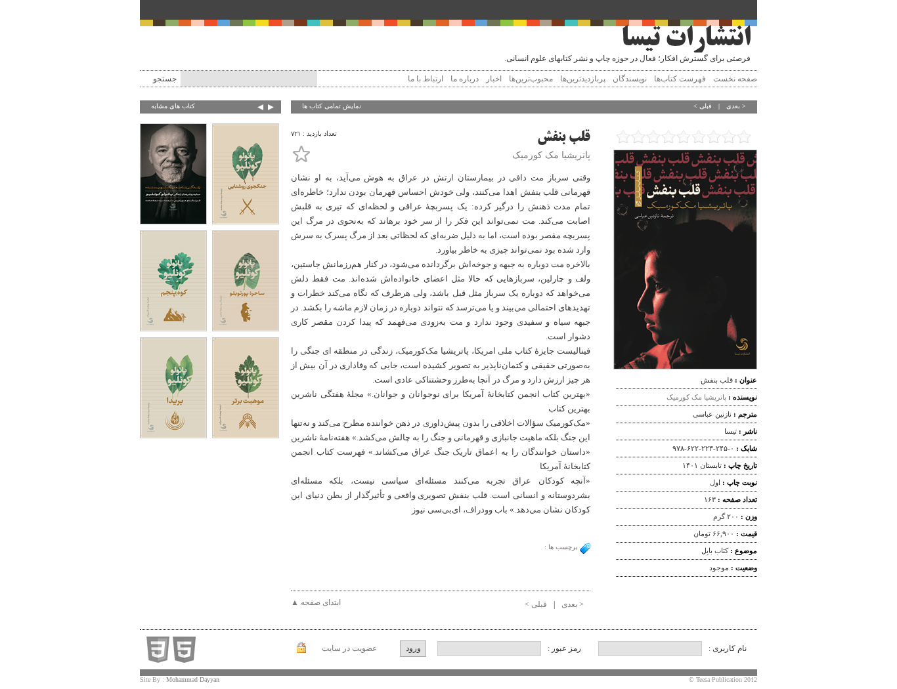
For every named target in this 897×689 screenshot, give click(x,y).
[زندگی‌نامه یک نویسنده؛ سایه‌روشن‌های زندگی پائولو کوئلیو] (173, 175)
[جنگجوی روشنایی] (245, 175)
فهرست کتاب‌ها (680, 78)
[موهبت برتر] (245, 389)
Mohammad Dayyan (192, 679)
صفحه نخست (735, 78)
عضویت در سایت (349, 648)
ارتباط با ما (425, 78)
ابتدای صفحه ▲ (316, 602)
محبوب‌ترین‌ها (531, 78)
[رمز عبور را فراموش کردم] (301, 650)
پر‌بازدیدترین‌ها (582, 78)
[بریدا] (173, 389)
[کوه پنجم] (173, 282)
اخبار (494, 78)
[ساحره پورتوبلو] (245, 282)
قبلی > (702, 106)
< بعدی (736, 106)
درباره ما (464, 78)
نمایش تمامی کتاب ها (331, 106)
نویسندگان (630, 78)
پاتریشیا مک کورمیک (696, 397)
